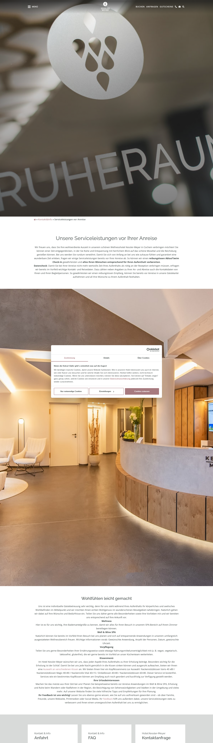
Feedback (108, 698)
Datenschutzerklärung (120, 379)
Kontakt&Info (45, 219)
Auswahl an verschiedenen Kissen (60, 669)
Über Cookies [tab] (143, 358)
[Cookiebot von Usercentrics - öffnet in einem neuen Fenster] (148, 350)
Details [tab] (107, 358)
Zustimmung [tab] (69, 358)
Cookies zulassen (142, 391)
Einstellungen (105, 391)
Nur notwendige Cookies (71, 391)
